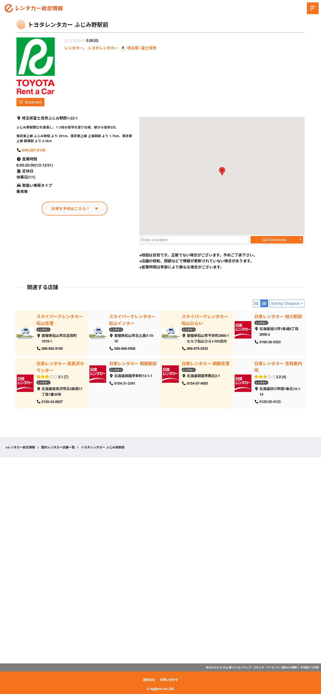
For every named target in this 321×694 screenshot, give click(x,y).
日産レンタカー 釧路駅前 (133, 363)
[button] (222, 171)
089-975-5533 (197, 348)
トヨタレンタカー (103, 48)
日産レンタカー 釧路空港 (205, 363)
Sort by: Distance (285, 303)
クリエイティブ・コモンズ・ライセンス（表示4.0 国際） (265, 667)
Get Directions (274, 239)
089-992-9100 (52, 348)
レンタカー (73, 48)
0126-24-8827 (52, 401)
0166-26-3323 (270, 341)
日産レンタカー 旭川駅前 (278, 316)
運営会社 (149, 679)
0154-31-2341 (124, 383)
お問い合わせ (169, 679)
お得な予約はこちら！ (70, 208)
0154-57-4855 (197, 383)
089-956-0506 (124, 348)
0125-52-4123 (270, 401)
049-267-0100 (33, 150)
